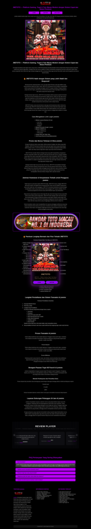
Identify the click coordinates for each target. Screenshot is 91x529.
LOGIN (39, 282)
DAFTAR (52, 282)
